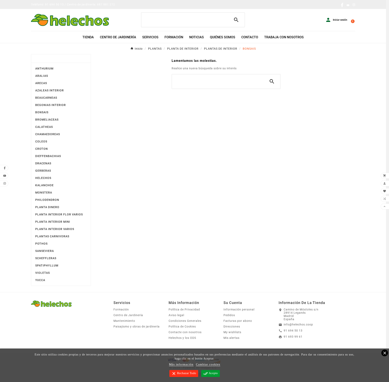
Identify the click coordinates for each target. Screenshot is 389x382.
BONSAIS (41, 112)
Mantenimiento (124, 320)
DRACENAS (43, 163)
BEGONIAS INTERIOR (50, 105)
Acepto (210, 373)
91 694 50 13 (293, 330)
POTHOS (41, 243)
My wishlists (232, 332)
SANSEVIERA (44, 251)
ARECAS (41, 83)
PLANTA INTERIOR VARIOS (54, 229)
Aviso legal (176, 315)
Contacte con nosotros (185, 332)
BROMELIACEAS (47, 119)
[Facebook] (342, 6)
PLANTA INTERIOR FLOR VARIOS (59, 214)
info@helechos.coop (298, 324)
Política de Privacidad (184, 309)
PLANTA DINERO (47, 207)
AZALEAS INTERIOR (49, 90)
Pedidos (229, 315)
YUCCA (40, 280)
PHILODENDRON (47, 199)
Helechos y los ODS (182, 337)
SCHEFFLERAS (45, 258)
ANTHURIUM (44, 68)
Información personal (238, 309)
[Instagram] (354, 5)
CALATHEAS (44, 126)
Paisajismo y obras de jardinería (136, 326)
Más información (181, 364)
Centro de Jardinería (128, 315)
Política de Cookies (182, 326)
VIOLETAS (42, 272)
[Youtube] (348, 5)
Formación (121, 309)
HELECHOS (43, 178)
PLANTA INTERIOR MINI (52, 221)
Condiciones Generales (185, 320)
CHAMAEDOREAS (47, 134)
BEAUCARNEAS (46, 97)
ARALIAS (41, 75)
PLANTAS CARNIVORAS (52, 236)
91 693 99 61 (293, 336)
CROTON (41, 148)
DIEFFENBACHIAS (48, 156)
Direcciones (231, 326)
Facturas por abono (237, 320)
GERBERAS (43, 170)
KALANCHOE (44, 185)
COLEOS (41, 141)
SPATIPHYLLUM (46, 265)
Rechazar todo (183, 373)
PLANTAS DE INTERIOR (52, 58)
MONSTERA (43, 192)
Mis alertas (231, 337)
